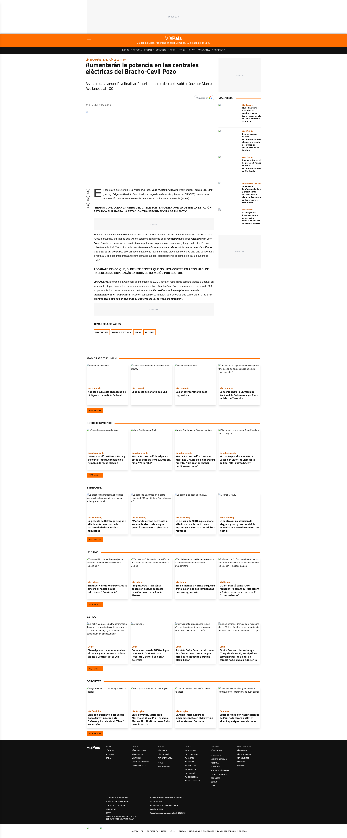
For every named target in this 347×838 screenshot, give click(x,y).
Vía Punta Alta (139, 766)
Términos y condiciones (117, 798)
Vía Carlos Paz (139, 750)
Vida (213, 786)
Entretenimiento (219, 774)
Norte (172, 50)
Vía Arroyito (138, 754)
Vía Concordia (191, 777)
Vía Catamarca (165, 758)
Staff (108, 813)
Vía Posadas (190, 750)
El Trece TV (152, 831)
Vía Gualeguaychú (193, 781)
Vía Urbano (242, 750)
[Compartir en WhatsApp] (88, 198)
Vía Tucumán (93, 60)
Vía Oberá (189, 762)
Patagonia (203, 50)
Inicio (125, 50)
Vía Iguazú (189, 758)
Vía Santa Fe (190, 766)
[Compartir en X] (88, 205)
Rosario (149, 50)
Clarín (134, 831)
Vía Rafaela (190, 769)
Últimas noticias (219, 759)
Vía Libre (241, 762)
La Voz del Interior (226, 831)
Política (215, 763)
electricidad (101, 332)
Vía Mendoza (164, 767)
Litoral (182, 50)
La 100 (173, 831)
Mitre (164, 831)
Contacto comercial (116, 805)
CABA (108, 758)
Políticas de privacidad (117, 802)
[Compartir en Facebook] (88, 191)
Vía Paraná (190, 773)
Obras (138, 332)
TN (142, 831)
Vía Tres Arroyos (140, 762)
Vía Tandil (136, 758)
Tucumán (149, 332)
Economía (215, 767)
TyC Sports (208, 831)
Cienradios (194, 831)
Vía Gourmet (243, 758)
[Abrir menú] (112, 38)
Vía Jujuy (162, 750)
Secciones (218, 50)
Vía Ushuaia (216, 750)
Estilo (214, 782)
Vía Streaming (244, 754)
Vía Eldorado (191, 754)
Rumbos (241, 766)
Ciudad (182, 831)
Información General (221, 771)
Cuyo (192, 50)
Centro (161, 50)
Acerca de (111, 809)
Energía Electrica (114, 60)
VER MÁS (93, 410)
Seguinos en (202, 98)
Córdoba (136, 50)
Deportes (215, 778)
